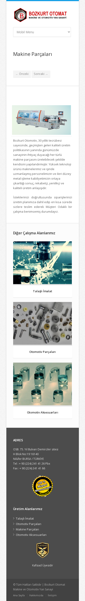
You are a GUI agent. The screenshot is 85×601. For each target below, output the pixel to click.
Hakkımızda (36, 595)
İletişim (52, 595)
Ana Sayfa (19, 595)
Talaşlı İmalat (25, 518)
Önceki (22, 74)
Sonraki (41, 74)
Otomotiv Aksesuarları (31, 535)
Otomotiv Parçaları (28, 524)
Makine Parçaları (27, 529)
